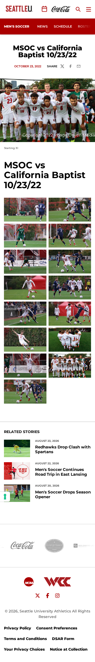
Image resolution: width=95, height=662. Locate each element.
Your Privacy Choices (24, 649)
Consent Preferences (56, 628)
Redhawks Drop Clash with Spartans (63, 449)
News (42, 26)
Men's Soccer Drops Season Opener (63, 494)
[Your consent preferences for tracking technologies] (5, 497)
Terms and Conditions (25, 638)
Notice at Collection (69, 649)
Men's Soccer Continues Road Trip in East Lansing (61, 472)
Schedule (63, 26)
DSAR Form (63, 638)
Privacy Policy (17, 628)
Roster (84, 26)
